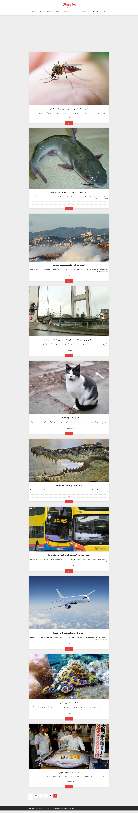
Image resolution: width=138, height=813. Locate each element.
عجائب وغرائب (95, 11)
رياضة (40, 11)
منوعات (33, 11)
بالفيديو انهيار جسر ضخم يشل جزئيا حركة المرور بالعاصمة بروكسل (69, 339)
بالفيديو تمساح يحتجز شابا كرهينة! (69, 485)
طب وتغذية (74, 11)
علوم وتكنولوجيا (84, 11)
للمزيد (69, 123)
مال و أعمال (49, 11)
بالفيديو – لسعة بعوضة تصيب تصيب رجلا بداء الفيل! (69, 108)
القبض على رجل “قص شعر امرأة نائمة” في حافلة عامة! (69, 555)
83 (36, 796)
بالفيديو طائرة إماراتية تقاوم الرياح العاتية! (69, 633)
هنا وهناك (69, 4)
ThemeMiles (59, 808)
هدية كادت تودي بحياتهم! (69, 702)
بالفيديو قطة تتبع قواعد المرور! (69, 417)
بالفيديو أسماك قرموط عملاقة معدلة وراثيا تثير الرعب (69, 192)
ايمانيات (65, 11)
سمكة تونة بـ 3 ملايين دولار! (69, 772)
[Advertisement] (69, 36)
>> (30, 797)
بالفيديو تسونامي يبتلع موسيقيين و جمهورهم (69, 265)
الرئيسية (104, 11)
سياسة (57, 11)
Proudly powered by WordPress (36, 808)
